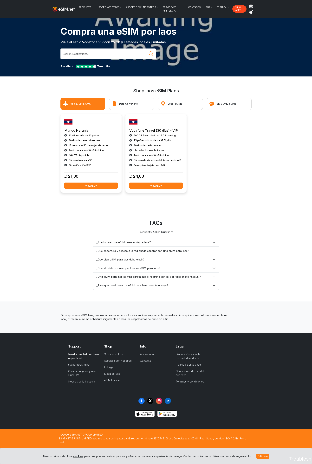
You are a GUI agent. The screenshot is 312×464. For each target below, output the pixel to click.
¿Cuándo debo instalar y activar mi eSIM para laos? (128, 268)
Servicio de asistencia (169, 9)
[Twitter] (150, 401)
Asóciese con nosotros (141, 7)
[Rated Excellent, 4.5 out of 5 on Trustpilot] (86, 66)
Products (85, 7)
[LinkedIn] (168, 401)
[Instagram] (159, 401)
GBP (208, 7)
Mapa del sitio (112, 373)
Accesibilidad (147, 354)
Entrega (108, 367)
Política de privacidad (188, 364)
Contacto (194, 7)
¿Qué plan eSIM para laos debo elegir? (120, 259)
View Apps (238, 9)
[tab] (82, 104)
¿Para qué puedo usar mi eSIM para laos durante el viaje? (132, 285)
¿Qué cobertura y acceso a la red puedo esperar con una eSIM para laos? (142, 250)
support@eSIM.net (79, 364)
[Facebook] (141, 401)
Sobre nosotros (108, 7)
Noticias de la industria (81, 381)
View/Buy (91, 185)
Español (222, 7)
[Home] (63, 9)
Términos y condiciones (190, 381)
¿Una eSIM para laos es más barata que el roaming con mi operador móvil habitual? (148, 276)
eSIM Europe (112, 380)
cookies (78, 456)
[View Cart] (251, 6)
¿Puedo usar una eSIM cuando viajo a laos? (123, 242)
